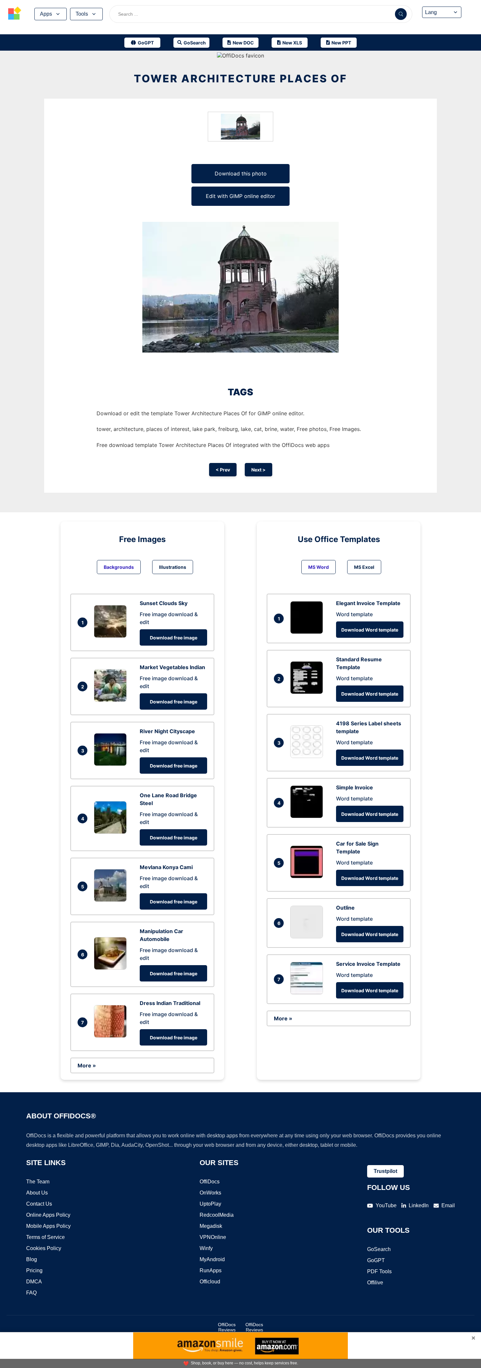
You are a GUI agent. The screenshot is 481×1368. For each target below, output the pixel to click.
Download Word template (369, 630)
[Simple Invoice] (308, 816)
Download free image (173, 637)
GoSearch (379, 1249)
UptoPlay (210, 1204)
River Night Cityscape (167, 731)
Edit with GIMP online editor (240, 196)
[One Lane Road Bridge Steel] (112, 832)
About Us (37, 1192)
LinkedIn (419, 1205)
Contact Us (39, 1204)
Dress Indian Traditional (170, 1003)
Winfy (206, 1248)
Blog (31, 1259)
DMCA (34, 1281)
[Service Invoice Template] (308, 992)
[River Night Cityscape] (112, 764)
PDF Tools (379, 1271)
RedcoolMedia (217, 1215)
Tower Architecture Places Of (240, 78)
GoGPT (376, 1260)
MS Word (318, 567)
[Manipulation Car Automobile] (112, 967)
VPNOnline (213, 1237)
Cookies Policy (43, 1248)
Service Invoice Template (368, 964)
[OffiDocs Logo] (14, 14)
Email (448, 1205)
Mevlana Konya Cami (166, 867)
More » (87, 1065)
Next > (258, 469)
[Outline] (308, 936)
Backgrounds (119, 567)
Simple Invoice (354, 787)
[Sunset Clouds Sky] (112, 636)
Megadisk (211, 1226)
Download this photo (241, 173)
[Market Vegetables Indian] (112, 700)
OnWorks (210, 1192)
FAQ (31, 1292)
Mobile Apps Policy (48, 1226)
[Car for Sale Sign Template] (308, 876)
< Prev (223, 469)
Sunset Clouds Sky (163, 603)
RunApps (211, 1270)
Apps (46, 14)
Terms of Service (45, 1237)
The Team (37, 1181)
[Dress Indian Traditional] (112, 1035)
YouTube (386, 1205)
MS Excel (364, 567)
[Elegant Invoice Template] (308, 632)
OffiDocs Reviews (227, 1327)
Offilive (375, 1282)
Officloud (210, 1281)
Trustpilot (385, 1171)
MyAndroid (212, 1259)
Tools (82, 14)
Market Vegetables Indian (172, 667)
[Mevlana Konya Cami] (112, 900)
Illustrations (172, 567)
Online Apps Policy (48, 1215)
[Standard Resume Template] (308, 692)
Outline (345, 907)
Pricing (34, 1270)
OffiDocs (210, 1181)
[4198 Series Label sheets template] (308, 756)
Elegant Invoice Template (368, 603)
